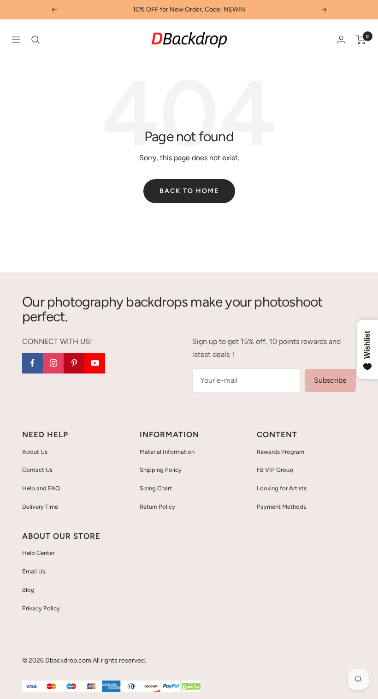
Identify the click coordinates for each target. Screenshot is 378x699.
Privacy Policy (41, 608)
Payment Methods (281, 506)
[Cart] (361, 39)
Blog (28, 589)
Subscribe (330, 380)
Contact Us (37, 469)
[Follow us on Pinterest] (74, 363)
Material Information (167, 451)
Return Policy (157, 506)
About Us (34, 451)
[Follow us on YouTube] (94, 363)
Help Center (38, 552)
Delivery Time (40, 506)
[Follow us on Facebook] (32, 363)
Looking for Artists (282, 488)
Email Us (33, 571)
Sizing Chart (156, 488)
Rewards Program (280, 451)
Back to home (189, 191)
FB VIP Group (275, 469)
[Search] (35, 40)
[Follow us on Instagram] (53, 363)
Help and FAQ (41, 488)
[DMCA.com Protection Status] (191, 686)
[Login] (341, 39)
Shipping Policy (161, 469)
